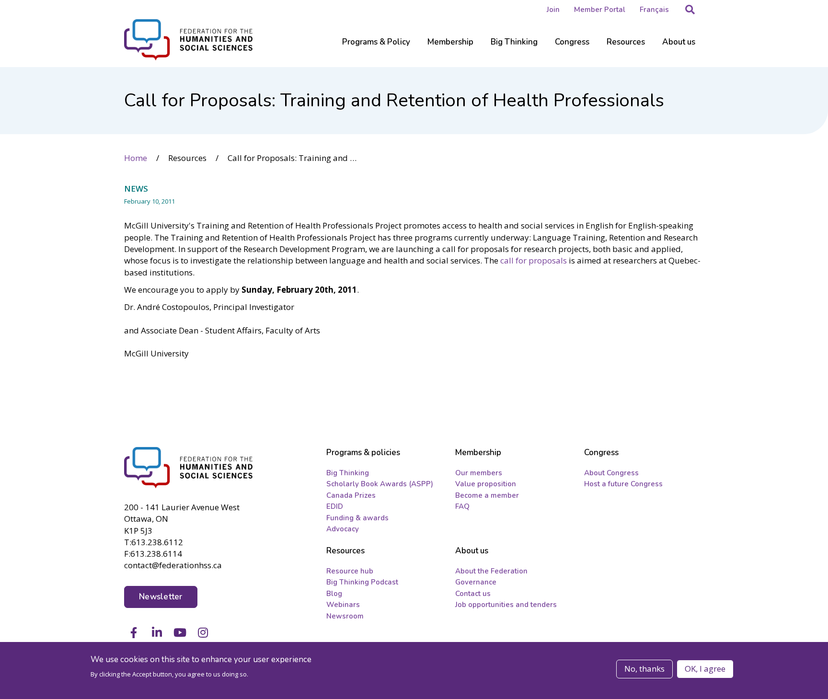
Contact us (473, 593)
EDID (334, 506)
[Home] (189, 467)
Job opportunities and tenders (506, 604)
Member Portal (599, 9)
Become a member (487, 495)
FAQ (462, 506)
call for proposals (533, 260)
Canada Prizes (351, 495)
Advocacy (342, 529)
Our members (478, 473)
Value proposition (485, 484)
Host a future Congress (623, 484)
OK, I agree (705, 668)
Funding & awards (357, 518)
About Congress (611, 473)
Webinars (343, 604)
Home (135, 157)
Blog (334, 593)
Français (654, 9)
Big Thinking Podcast (362, 582)
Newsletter (161, 596)
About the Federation (491, 571)
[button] (690, 9)
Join (553, 9)
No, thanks (644, 668)
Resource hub (349, 571)
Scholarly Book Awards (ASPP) (379, 484)
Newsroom (345, 616)
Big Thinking (347, 473)
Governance (475, 582)
